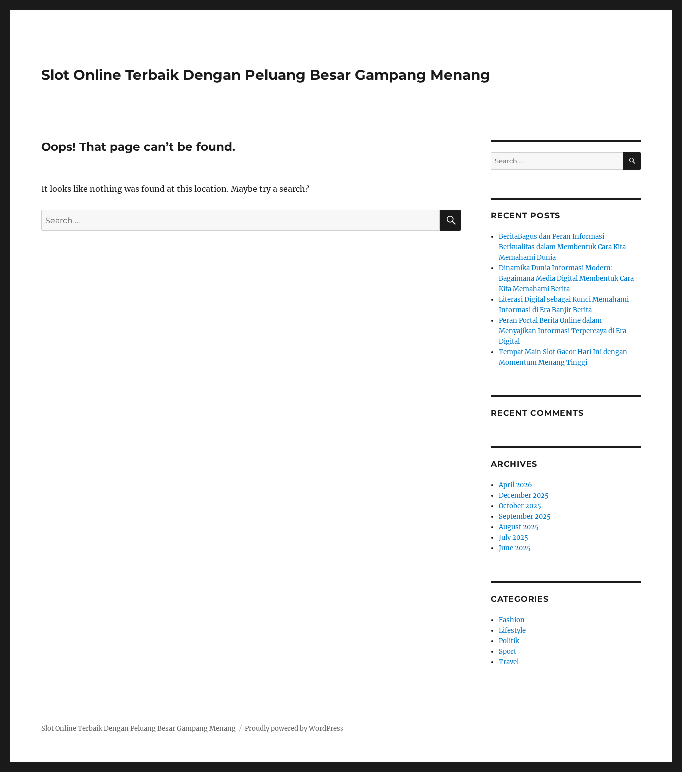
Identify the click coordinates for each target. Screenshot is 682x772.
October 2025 (520, 506)
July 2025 (513, 537)
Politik (509, 641)
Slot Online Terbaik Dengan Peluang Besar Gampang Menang (265, 74)
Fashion (512, 620)
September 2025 (525, 516)
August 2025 (519, 527)
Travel (509, 662)
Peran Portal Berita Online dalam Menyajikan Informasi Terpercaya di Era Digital (562, 331)
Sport (507, 651)
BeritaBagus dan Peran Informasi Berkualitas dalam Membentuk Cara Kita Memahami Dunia (562, 247)
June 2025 (515, 548)
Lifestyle (512, 630)
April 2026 (515, 485)
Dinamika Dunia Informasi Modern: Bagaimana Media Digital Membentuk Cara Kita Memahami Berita (566, 278)
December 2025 (524, 495)
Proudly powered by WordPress (294, 728)
